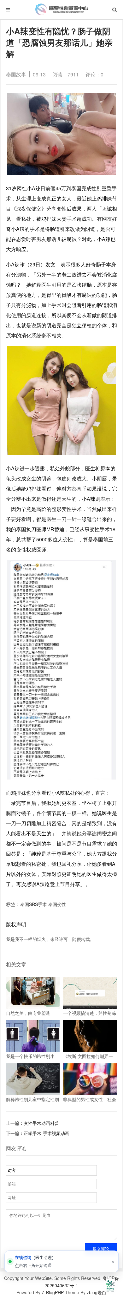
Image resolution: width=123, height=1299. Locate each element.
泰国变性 (57, 904)
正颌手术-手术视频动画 (46, 1133)
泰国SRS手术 (33, 904)
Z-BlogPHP (53, 1292)
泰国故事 (16, 74)
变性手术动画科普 (41, 1123)
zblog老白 (96, 1292)
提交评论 (101, 1249)
